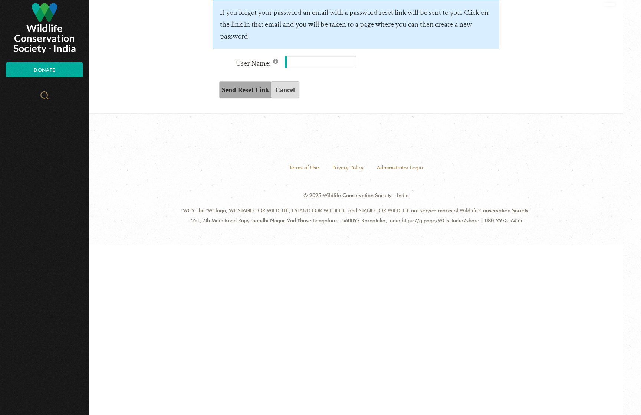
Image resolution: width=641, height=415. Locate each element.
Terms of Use (304, 167)
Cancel (285, 90)
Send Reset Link (245, 90)
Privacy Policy (348, 167)
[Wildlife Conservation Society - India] (44, 12)
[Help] (275, 61)
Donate (44, 70)
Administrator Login (400, 167)
